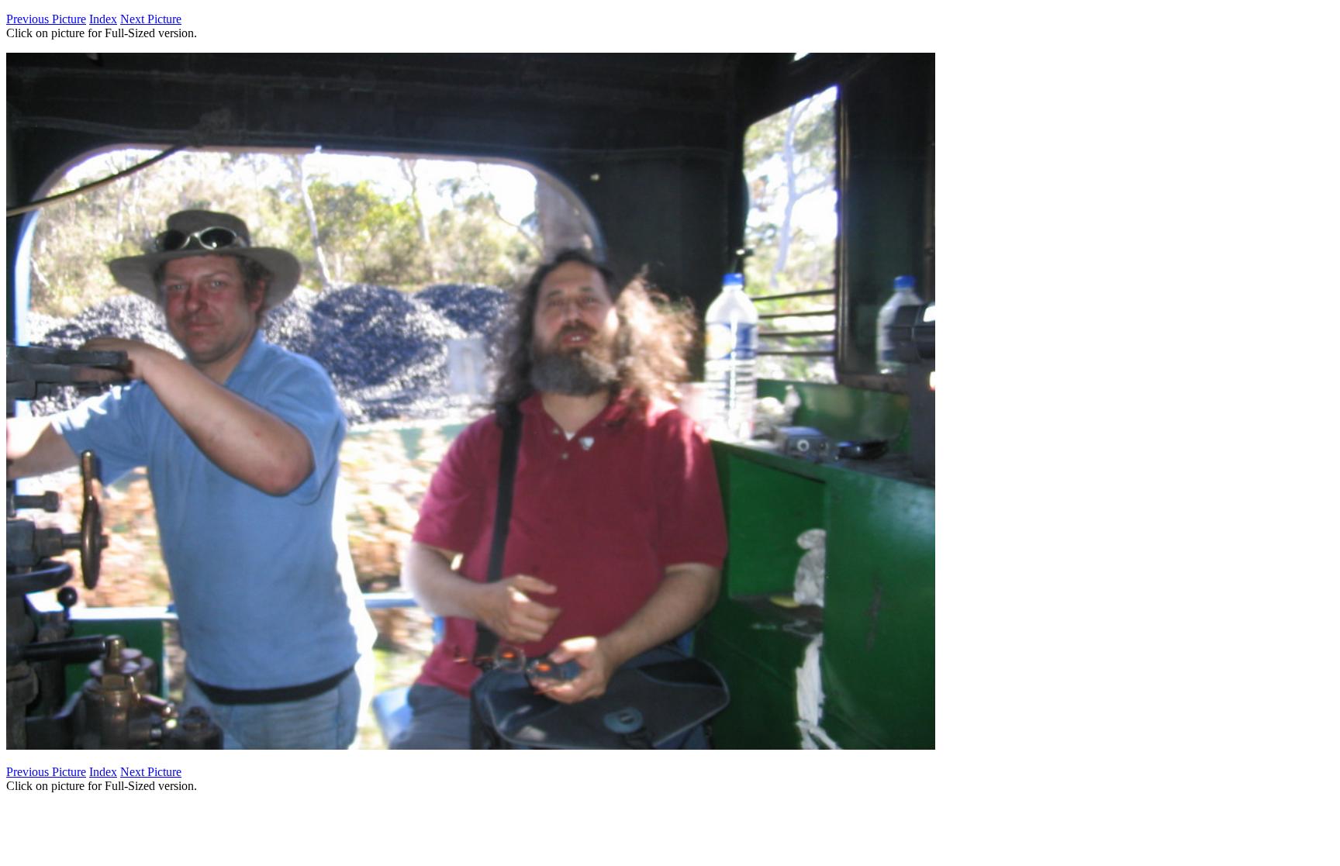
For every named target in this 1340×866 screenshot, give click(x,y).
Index (103, 19)
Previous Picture (46, 19)
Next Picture (150, 19)
